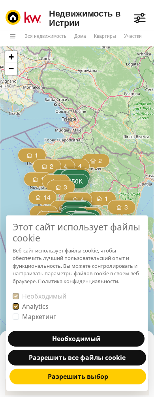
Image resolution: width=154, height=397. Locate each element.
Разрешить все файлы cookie (77, 357)
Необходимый (44, 296)
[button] (43, 198)
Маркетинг (39, 316)
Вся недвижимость (45, 36)
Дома (80, 36)
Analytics (35, 306)
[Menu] (13, 36)
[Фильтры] (139, 18)
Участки (133, 36)
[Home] (25, 18)
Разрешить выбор (78, 376)
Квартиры (105, 36)
